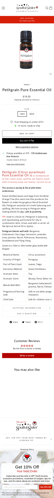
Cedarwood (44, 283)
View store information (16, 164)
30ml (31, 114)
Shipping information (27, 308)
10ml (22, 114)
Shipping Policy (27, 449)
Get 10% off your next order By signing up (26, 439)
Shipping (17, 100)
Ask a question (27, 314)
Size (27, 109)
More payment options (27, 147)
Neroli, (40, 286)
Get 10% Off (45, 487)
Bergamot (33, 283)
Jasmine (32, 286)
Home (26, 84)
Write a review (27, 355)
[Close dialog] (52, 453)
